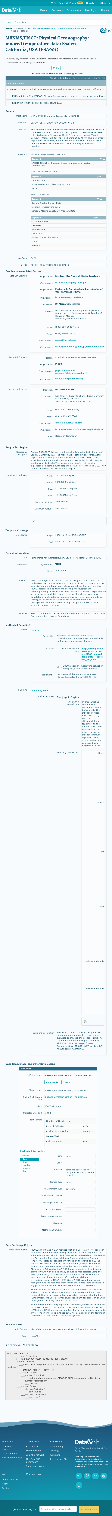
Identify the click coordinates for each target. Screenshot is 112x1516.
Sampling (22, 690)
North (50, 476)
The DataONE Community (33, 1460)
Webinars (55, 1455)
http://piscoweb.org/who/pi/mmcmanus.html (79, 346)
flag (24, 1171)
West (50, 495)
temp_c (26, 1168)
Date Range (21, 535)
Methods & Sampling (52, 1230)
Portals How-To (58, 1459)
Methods (23, 630)
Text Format (36, 1120)
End (51, 542)
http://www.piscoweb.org (69, 297)
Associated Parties (18, 389)
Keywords (22, 154)
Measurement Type (52, 1189)
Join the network (35, 1455)
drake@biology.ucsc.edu (68, 422)
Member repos (33, 1450)
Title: (24, 557)
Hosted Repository (12, 1457)
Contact (6, 1488)
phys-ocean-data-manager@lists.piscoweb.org (71, 371)
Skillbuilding (56, 1446)
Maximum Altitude (44, 509)
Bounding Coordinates (16, 475)
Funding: (23, 613)
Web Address (46, 283)
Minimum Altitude (44, 502)
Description (48, 636)
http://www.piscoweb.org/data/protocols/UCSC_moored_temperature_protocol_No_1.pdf (92, 654)
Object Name (35, 1090)
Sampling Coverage (44, 696)
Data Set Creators (18, 276)
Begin (50, 535)
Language (22, 258)
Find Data (35, 1474)
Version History (19, 31)
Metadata (21, 22)
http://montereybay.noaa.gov (70, 282)
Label (59, 1163)
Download (50, 1082)
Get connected (89, 1509)
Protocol (50, 648)
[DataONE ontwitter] (79, 1476)
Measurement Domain (51, 1195)
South (50, 482)
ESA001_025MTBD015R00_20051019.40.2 (67, 1097)
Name (59, 1156)
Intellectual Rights (18, 1250)
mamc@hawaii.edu (65, 340)
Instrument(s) (47, 675)
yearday (26, 1165)
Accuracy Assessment (51, 1216)
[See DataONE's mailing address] (79, 1485)
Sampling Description (43, 1033)
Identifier (22, 122)
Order (24, 1336)
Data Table (26, 1068)
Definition (57, 1169)
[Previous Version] (9, 31)
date (25, 1159)
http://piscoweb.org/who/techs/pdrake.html (79, 429)
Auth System (20, 1329)
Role (50, 436)
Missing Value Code (52, 1202)
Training (54, 1450)
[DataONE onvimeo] (87, 1476)
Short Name (21, 116)
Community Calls (35, 1466)
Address (49, 311)
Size (39, 1106)
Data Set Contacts (18, 357)
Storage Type (55, 1182)
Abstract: (22, 580)
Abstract (23, 129)
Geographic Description (21, 453)
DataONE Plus (9, 1453)
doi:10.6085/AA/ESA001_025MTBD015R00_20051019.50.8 (59, 28)
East (50, 489)
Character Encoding (32, 1113)
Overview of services (8, 1447)
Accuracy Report (54, 1209)
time (25, 1162)
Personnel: (22, 564)
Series (24, 265)
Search (11, 22)
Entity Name (35, 1075)
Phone (49, 327)
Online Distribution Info (69, 649)
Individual (48, 304)
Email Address (46, 340)
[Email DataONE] (95, 1476)
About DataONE (10, 1479)
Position (49, 358)
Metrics (6, 1483)
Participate (32, 1446)
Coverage (57, 1223)
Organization (46, 276)
